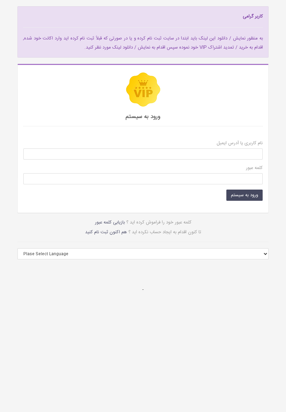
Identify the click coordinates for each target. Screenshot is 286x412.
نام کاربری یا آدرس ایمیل (240, 143)
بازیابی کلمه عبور (110, 222)
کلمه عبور (254, 168)
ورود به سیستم (244, 195)
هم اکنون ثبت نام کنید (106, 232)
